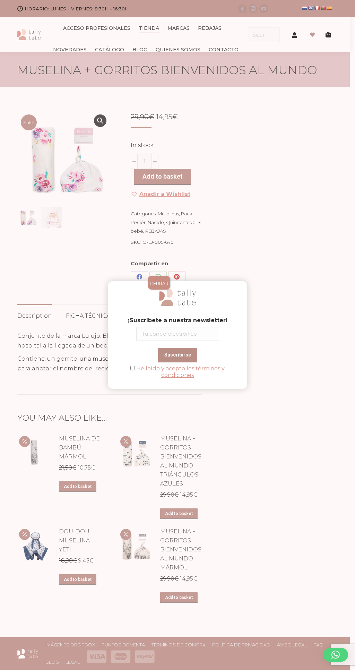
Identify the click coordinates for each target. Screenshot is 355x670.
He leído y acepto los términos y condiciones (180, 371)
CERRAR (159, 283)
